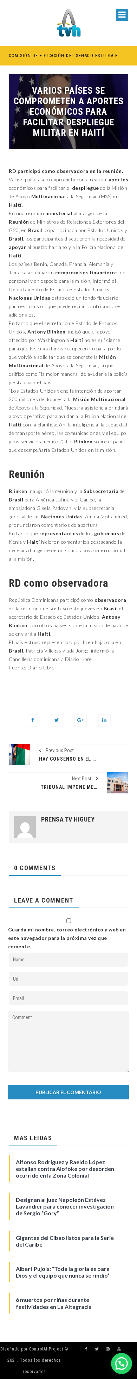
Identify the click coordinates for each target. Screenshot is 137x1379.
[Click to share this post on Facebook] (33, 720)
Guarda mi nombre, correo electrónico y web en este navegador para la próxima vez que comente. (67, 937)
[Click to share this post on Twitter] (57, 720)
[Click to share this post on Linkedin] (104, 720)
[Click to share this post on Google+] (80, 720)
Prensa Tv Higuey (67, 819)
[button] (121, 1363)
